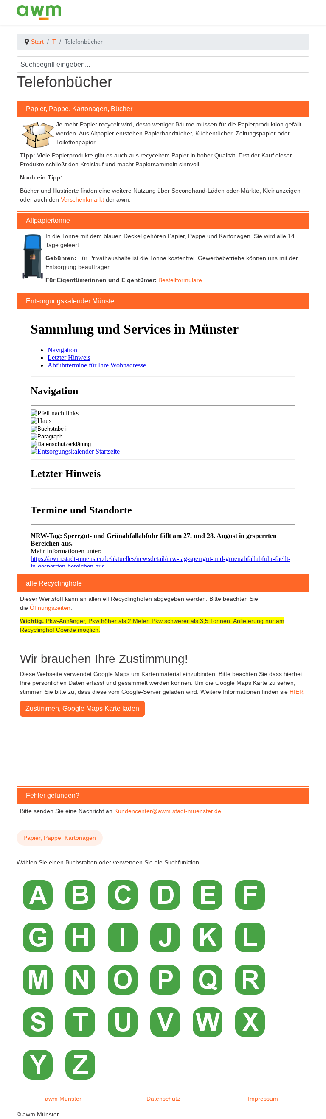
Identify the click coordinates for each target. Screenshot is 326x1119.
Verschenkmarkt (82, 199)
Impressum (263, 1098)
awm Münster (63, 1098)
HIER (296, 691)
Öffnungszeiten (50, 607)
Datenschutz (163, 1098)
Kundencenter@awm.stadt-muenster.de (167, 811)
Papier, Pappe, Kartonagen (59, 837)
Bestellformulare (180, 280)
